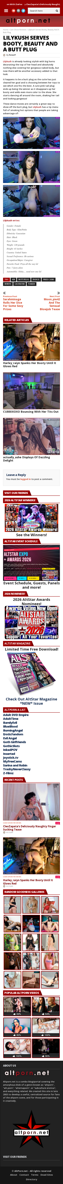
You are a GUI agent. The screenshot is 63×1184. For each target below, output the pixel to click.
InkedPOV (10, 750)
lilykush (19, 284)
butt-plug (24, 279)
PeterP (12, 55)
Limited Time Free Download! (31, 649)
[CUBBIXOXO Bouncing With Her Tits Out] (31, 390)
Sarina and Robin (15, 765)
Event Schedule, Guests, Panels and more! (31, 585)
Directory (31, 1179)
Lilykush (7, 61)
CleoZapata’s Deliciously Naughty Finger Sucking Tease (29, 828)
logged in (25, 479)
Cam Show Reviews (18, 29)
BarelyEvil (10, 723)
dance (36, 279)
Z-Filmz (8, 773)
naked (31, 284)
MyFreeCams (12, 761)
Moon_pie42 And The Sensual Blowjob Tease (50, 303)
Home (5, 29)
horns (8, 284)
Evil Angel (10, 738)
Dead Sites (47, 1174)
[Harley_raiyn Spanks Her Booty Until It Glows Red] (31, 342)
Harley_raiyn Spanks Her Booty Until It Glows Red (29, 364)
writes (11, 220)
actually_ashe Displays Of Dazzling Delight (26, 458)
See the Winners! (31, 534)
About (13, 1174)
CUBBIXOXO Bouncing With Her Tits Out (31, 411)
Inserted (9, 754)
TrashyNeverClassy (16, 769)
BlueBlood (10, 726)
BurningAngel (13, 730)
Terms (34, 1174)
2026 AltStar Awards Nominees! (31, 601)
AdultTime (10, 719)
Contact (24, 1174)
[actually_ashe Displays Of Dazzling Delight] (31, 436)
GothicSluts (11, 746)
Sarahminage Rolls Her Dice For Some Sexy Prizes (13, 303)
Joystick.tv (10, 757)
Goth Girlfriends (14, 742)
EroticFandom (13, 734)
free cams (48, 279)
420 (13, 279)
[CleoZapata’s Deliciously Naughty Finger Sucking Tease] (31, 801)
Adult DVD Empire (15, 715)
